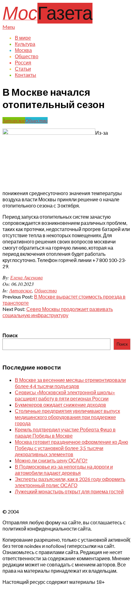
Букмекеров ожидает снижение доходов (60, 405)
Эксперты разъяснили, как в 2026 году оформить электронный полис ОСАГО (70, 482)
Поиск (10, 335)
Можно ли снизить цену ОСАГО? (51, 460)
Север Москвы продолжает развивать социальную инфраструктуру (57, 312)
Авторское (13, 120)
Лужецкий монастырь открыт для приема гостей (69, 491)
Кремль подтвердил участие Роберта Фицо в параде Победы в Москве (65, 432)
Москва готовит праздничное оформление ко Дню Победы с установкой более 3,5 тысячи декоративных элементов (71, 448)
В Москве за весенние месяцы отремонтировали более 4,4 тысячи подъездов (70, 383)
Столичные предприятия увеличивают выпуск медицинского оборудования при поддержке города (67, 417)
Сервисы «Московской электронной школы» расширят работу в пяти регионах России (65, 395)
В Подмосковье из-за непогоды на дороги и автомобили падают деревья (64, 470)
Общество (36, 120)
